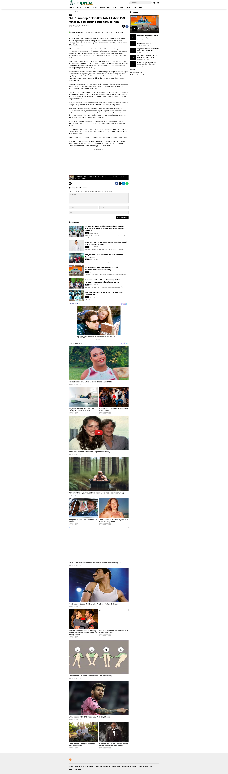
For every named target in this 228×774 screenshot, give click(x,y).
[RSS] (70, 759)
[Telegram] (123, 183)
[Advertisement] (82, 161)
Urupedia (72, 39)
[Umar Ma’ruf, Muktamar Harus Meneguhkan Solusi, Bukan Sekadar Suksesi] (76, 245)
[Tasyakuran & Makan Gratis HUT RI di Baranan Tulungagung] (76, 258)
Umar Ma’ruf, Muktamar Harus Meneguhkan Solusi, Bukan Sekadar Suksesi (147, 56)
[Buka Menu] (158, 3)
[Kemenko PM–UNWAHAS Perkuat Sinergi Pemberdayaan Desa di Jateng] (76, 270)
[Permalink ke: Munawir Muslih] (71, 26)
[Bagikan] (127, 26)
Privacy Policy (115, 766)
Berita (70, 14)
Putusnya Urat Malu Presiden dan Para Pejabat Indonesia (148, 43)
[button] (149, 2)
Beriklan (132, 69)
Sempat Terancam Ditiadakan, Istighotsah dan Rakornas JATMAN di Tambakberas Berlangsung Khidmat (105, 228)
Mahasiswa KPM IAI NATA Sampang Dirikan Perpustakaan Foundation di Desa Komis (102, 281)
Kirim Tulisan (89, 766)
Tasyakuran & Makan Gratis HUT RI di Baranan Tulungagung (148, 49)
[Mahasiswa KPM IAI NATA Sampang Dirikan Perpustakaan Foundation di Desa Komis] (76, 283)
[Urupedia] (81, 2)
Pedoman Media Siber (146, 766)
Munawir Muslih (77, 25)
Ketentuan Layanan (136, 72)
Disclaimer (78, 766)
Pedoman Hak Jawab (129, 766)
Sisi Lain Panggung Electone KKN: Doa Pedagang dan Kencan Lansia (148, 36)
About (71, 766)
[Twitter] (120, 183)
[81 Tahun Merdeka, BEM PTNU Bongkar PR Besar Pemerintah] (76, 295)
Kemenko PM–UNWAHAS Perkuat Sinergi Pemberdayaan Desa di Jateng (101, 268)
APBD (99, 92)
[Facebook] (116, 183)
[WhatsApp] (127, 183)
